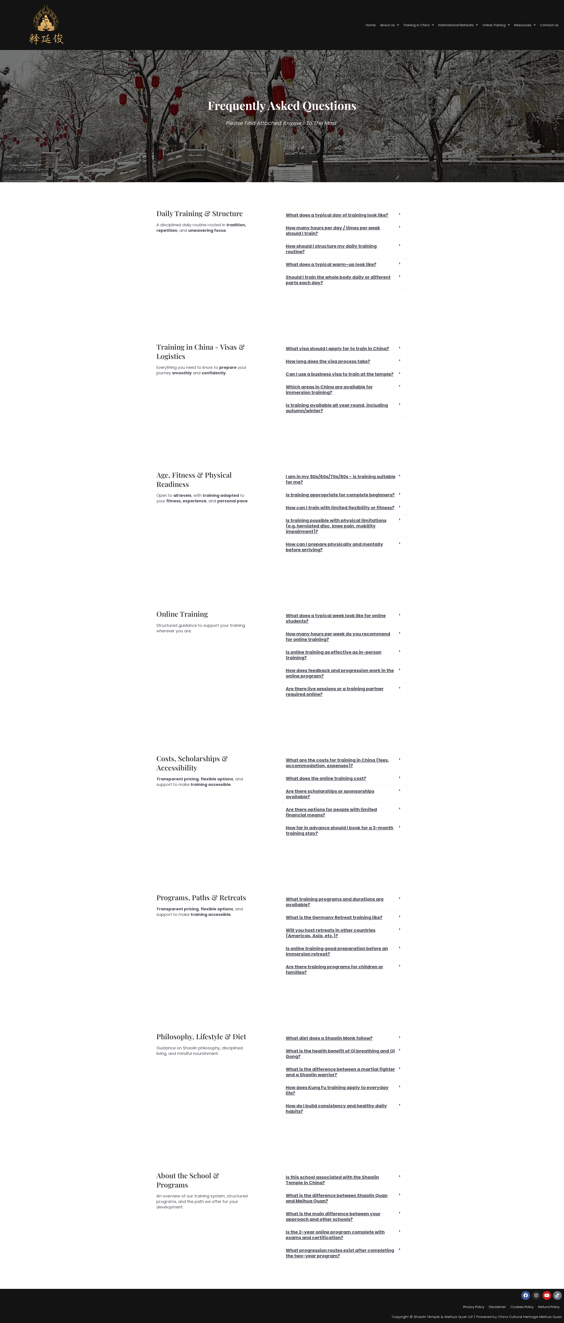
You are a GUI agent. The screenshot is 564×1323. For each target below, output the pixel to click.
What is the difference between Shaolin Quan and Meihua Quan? (337, 1198)
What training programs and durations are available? (335, 902)
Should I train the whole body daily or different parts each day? (338, 280)
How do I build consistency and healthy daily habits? (336, 1108)
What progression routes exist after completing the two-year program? (340, 1253)
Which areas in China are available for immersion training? (329, 389)
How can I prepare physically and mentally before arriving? (334, 547)
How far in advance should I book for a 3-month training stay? (339, 830)
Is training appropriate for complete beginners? (340, 495)
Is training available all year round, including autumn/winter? (337, 408)
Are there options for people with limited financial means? (331, 812)
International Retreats (456, 25)
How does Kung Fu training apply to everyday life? (337, 1090)
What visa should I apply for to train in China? (337, 348)
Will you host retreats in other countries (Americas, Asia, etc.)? (330, 933)
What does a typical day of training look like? (337, 215)
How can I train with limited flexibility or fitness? (340, 508)
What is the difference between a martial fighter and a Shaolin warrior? (340, 1072)
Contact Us (549, 25)
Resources (522, 25)
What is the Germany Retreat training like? (334, 917)
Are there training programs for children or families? (334, 969)
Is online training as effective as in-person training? (333, 655)
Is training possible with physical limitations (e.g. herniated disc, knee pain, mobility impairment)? (336, 525)
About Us (387, 25)
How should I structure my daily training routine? (331, 249)
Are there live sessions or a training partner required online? (335, 691)
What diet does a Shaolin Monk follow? (329, 1038)
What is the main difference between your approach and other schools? (333, 1216)
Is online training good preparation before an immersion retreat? (337, 951)
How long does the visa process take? (328, 361)
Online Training (494, 25)
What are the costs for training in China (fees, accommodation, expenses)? (337, 763)
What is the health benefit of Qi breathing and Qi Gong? (340, 1054)
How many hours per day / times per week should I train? (333, 230)
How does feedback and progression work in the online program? (340, 673)
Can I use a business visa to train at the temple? (339, 374)
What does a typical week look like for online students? (336, 618)
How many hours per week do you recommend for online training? (338, 636)
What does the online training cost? (326, 778)
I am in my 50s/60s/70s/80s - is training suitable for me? (340, 479)
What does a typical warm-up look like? (331, 264)
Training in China (416, 25)
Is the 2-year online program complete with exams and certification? (335, 1235)
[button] (344, 215)
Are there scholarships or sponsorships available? (330, 794)
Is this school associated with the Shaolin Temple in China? (332, 1180)
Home (371, 25)
